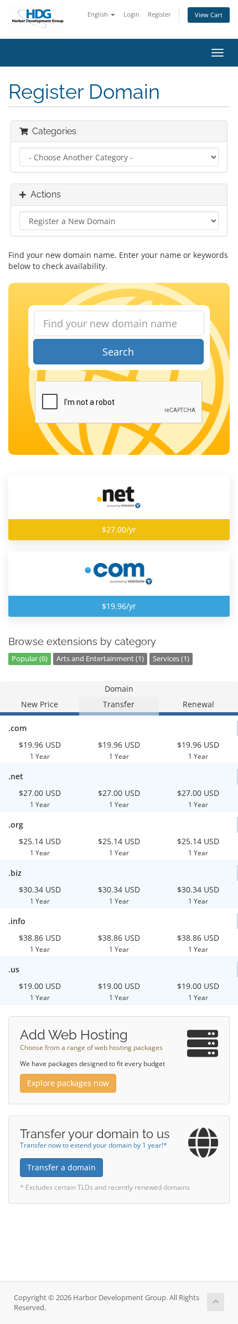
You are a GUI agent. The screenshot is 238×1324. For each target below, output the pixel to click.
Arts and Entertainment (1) (100, 658)
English (98, 14)
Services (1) (171, 658)
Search (118, 351)
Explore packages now (68, 1083)
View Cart (209, 15)
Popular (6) (30, 658)
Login (131, 14)
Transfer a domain (61, 1167)
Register (159, 14)
